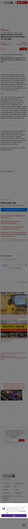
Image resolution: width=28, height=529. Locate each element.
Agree (14, 515)
